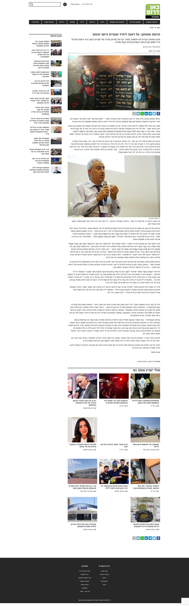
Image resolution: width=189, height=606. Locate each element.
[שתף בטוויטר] (154, 113)
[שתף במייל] (138, 113)
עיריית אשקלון (84, 574)
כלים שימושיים (104, 566)
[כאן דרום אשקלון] (149, 9)
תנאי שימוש (104, 571)
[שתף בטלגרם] (150, 113)
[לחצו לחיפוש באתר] (31, 4)
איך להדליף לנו (87, 4)
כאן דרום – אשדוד (85, 591)
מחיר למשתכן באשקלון (84, 577)
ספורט (72, 22)
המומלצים (84, 588)
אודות (104, 584)
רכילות (61, 22)
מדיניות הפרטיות (104, 574)
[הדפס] (134, 113)
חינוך (102, 22)
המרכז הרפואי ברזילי (84, 571)
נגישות (104, 577)
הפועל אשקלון (85, 584)
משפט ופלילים (135, 22)
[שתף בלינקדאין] (146, 113)
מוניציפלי (35, 22)
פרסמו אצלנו (75, 4)
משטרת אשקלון (84, 581)
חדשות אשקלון (151, 22)
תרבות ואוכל (49, 22)
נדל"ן (82, 22)
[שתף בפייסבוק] (65, 4)
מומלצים (84, 566)
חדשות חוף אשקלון (117, 22)
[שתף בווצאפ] (142, 113)
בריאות (92, 22)
